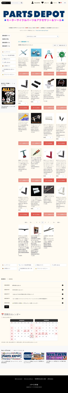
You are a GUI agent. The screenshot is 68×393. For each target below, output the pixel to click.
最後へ (58, 222)
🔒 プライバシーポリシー (8, 74)
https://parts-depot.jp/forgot (42, 30)
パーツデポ (34, 385)
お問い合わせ (50, 378)
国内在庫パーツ (6, 35)
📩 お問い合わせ (6, 62)
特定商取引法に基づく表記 (40, 378)
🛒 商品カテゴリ (6, 59)
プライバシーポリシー (28, 378)
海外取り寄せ (5, 39)
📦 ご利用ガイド (6, 65)
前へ (31, 222)
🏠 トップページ (6, 52)
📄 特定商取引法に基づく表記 (8, 70)
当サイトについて (18, 378)
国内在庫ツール (6, 46)
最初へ (26, 222)
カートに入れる (23, 107)
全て (19, 41)
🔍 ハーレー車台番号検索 (8, 55)
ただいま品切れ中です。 (24, 73)
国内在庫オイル (6, 42)
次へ (54, 222)
